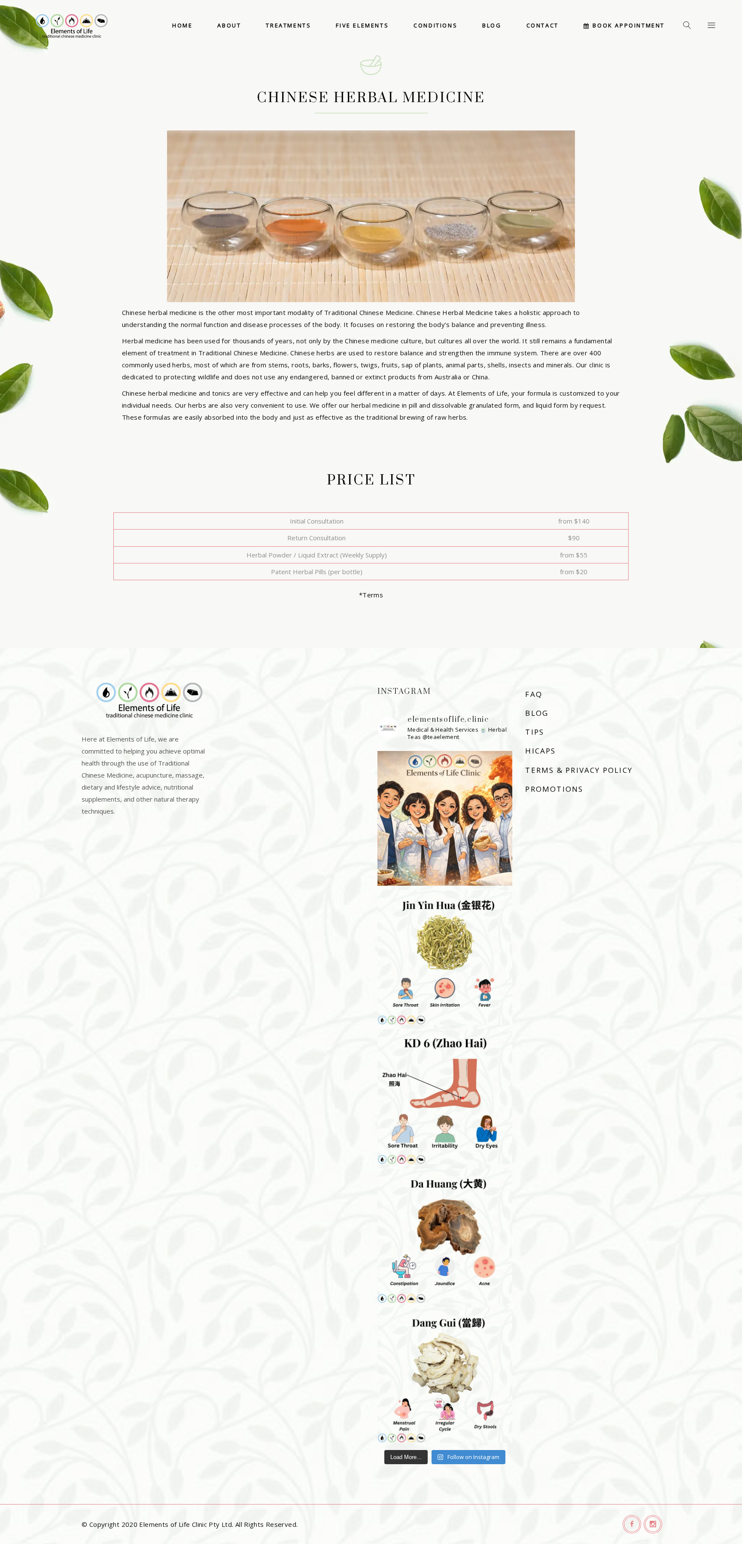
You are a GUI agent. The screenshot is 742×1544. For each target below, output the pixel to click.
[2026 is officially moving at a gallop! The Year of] (444, 818)
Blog (536, 713)
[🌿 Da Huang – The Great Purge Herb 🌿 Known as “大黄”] (444, 1236)
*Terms (371, 594)
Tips (534, 732)
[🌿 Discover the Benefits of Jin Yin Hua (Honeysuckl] (444, 957)
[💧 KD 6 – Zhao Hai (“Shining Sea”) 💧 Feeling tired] (444, 1096)
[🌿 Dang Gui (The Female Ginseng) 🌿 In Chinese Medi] (444, 1375)
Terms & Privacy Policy (579, 770)
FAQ (533, 694)
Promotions (554, 789)
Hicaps (540, 751)
